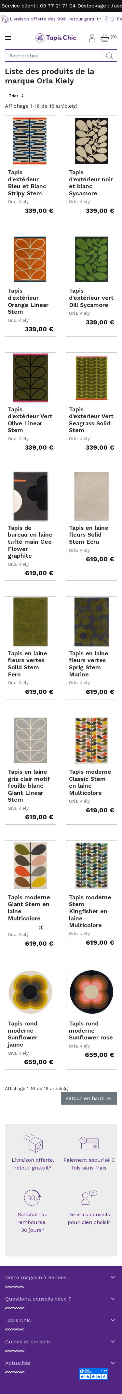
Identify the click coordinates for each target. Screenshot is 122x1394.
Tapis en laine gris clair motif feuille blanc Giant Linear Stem (29, 785)
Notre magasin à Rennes (61, 1277)
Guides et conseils (61, 1342)
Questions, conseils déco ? (61, 1299)
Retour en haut (89, 1098)
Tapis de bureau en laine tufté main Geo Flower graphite (30, 541)
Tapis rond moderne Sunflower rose (91, 1030)
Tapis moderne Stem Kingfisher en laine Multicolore (90, 911)
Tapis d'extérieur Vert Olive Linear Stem (30, 420)
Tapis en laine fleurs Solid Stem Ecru (88, 534)
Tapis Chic (61, 1320)
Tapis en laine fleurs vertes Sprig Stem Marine (88, 664)
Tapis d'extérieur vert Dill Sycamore (91, 297)
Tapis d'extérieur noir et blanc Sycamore (91, 183)
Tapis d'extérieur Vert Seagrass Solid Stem (91, 420)
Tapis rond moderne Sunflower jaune (22, 1034)
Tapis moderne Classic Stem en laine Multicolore (90, 782)
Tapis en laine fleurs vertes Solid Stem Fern (27, 664)
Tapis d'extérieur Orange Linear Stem (28, 301)
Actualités (61, 1363)
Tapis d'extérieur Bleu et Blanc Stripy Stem (27, 183)
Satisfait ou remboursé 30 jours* (32, 1222)
